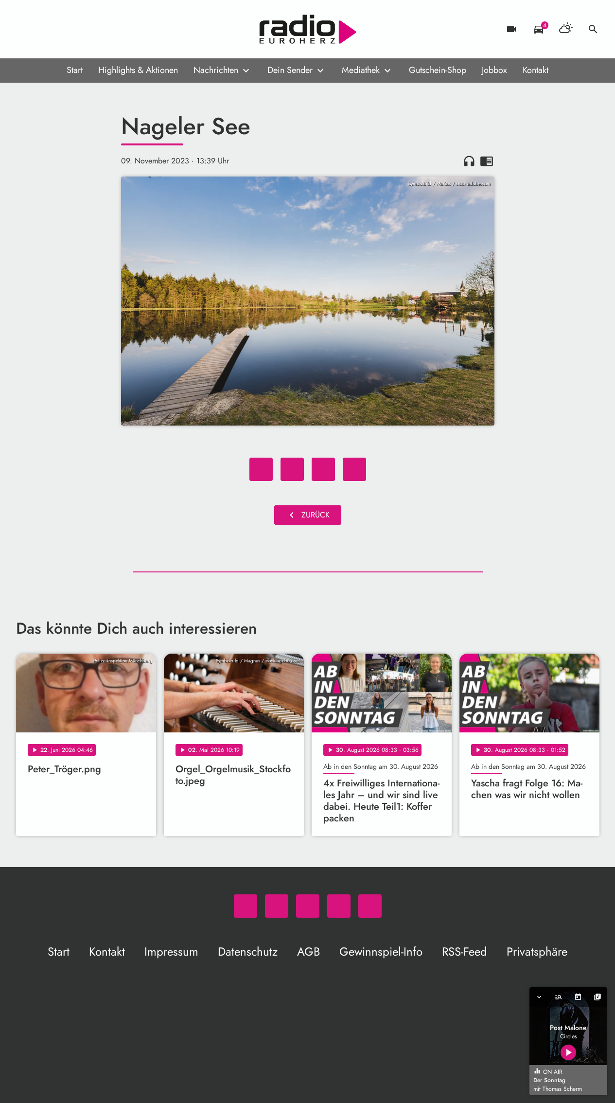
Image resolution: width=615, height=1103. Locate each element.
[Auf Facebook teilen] (261, 469)
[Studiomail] (84, 29)
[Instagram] (64, 29)
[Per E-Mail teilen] (354, 469)
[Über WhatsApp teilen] (323, 469)
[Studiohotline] (103, 29)
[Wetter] (566, 29)
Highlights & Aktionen (138, 70)
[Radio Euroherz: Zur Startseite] (307, 29)
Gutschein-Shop (437, 70)
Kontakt (535, 70)
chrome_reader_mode (486, 161)
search (593, 29)
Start (75, 70)
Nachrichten (215, 70)
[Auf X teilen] (292, 469)
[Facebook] (45, 29)
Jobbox (494, 70)
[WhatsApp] (25, 29)
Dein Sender (290, 70)
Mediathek (361, 70)
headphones (469, 161)
